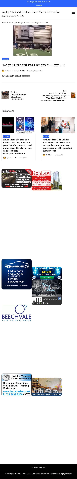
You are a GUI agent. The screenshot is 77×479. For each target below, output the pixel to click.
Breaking (5, 59)
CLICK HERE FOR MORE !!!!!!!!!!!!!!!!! (16, 76)
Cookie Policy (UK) (38, 467)
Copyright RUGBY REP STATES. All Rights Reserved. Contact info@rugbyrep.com (38, 473)
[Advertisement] (17, 220)
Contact (39, 5)
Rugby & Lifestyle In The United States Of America (31, 12)
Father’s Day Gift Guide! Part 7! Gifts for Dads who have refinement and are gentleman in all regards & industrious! (57, 145)
